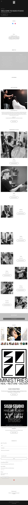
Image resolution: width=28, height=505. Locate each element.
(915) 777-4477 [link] (2, 469)
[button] (3, 1)
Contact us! (4, 14)
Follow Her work (21, 213)
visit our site (14, 394)
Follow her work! (14, 197)
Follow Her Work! (14, 163)
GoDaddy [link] (15, 503)
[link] (14, 1)
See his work (14, 121)
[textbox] (14, 445)
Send (14, 458)
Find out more (14, 432)
